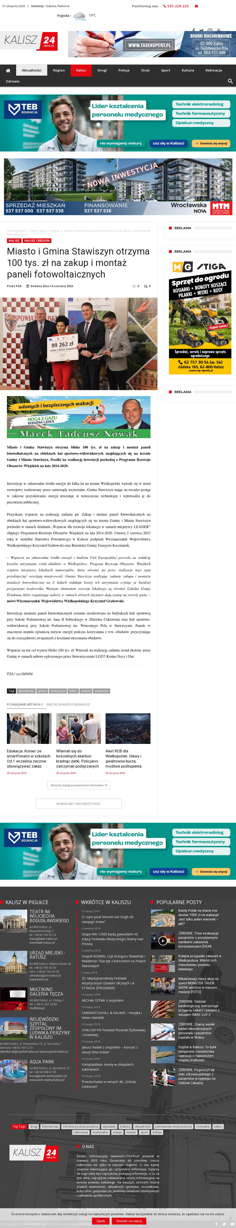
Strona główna (16, 230)
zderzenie (81, 1132)
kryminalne (100, 1132)
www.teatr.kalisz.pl (42, 942)
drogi (33, 1126)
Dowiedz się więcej (129, 1221)
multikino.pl (37, 1008)
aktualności (26, 691)
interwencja (50, 1126)
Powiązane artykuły (25, 704)
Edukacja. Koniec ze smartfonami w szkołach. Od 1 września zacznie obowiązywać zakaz (29, 758)
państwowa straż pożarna (173, 1126)
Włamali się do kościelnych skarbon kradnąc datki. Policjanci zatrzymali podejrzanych (77, 758)
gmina (42, 691)
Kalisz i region (38, 230)
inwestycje (57, 691)
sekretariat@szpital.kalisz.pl (19, 1051)
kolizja (157, 1132)
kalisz (73, 691)
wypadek (109, 1126)
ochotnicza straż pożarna (80, 1126)
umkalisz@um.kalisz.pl (45, 975)
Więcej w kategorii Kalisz (68, 704)
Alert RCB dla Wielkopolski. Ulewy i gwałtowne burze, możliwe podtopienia (124, 758)
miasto (86, 691)
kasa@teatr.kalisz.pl (43, 938)
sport (144, 1132)
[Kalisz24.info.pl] (29, 31)
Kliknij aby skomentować (78, 803)
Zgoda (101, 1221)
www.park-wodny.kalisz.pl (47, 1080)
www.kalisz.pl (39, 979)
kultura (125, 1126)
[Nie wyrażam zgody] (230, 1218)
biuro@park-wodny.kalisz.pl (48, 1076)
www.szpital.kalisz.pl (53, 1051)
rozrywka (202, 1126)
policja (117, 1132)
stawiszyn (101, 691)
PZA (18, 286)
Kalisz (55, 230)
